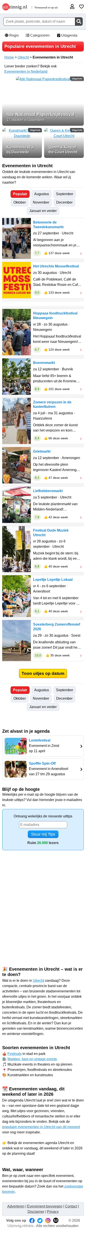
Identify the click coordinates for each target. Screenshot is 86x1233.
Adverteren (15, 1206)
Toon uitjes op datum (43, 673)
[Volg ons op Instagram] (48, 1220)
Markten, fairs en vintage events (32, 1059)
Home (9, 57)
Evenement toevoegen (44, 1206)
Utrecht (23, 57)
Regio (13, 35)
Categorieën (39, 35)
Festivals (14, 1054)
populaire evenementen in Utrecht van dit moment (41, 1127)
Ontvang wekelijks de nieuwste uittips (43, 816)
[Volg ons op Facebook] (32, 1220)
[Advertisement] (43, 900)
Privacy (53, 1211)
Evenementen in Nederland (25, 71)
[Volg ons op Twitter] (40, 1220)
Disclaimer (36, 1211)
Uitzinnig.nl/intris (20, 1226)
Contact (71, 1206)
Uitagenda (68, 35)
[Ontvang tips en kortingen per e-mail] (56, 1220)
